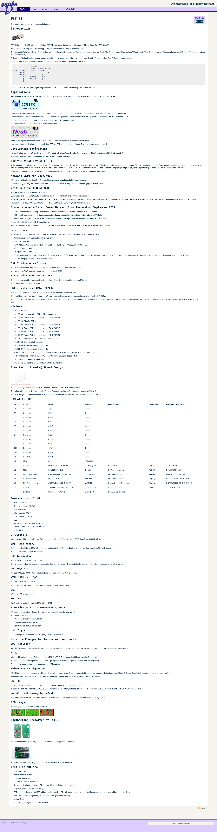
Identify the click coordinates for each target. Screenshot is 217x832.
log (34, 9)
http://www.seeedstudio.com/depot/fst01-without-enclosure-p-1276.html (65, 212)
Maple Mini (76, 62)
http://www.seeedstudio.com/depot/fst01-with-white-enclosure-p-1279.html (73, 218)
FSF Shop (40, 363)
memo (45, 9)
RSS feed (204, 808)
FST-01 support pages (29, 88)
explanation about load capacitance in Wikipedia (38, 664)
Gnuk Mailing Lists (75, 88)
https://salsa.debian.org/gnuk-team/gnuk (84, 184)
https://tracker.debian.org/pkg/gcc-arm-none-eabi (48, 156)
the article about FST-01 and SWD (147, 199)
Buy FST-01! (80, 225)
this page (24, 259)
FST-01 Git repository (46, 314)
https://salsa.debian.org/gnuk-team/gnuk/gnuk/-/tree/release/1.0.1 (99, 117)
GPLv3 (88, 165)
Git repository (21, 823)
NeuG (13, 141)
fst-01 (199, 21)
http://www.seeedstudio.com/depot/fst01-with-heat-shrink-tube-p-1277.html (69, 215)
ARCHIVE (70, 9)
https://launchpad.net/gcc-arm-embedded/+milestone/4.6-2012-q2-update (91, 153)
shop (56, 9)
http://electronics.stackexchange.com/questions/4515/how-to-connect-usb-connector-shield (59, 676)
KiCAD (40, 388)
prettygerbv (40, 706)
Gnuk (54, 96)
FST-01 (23, 9)
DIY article (58, 762)
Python (188, 823)
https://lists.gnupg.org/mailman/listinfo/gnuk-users (63, 180)
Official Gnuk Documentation (60, 120)
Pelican (181, 823)
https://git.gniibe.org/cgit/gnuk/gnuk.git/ (115, 168)
